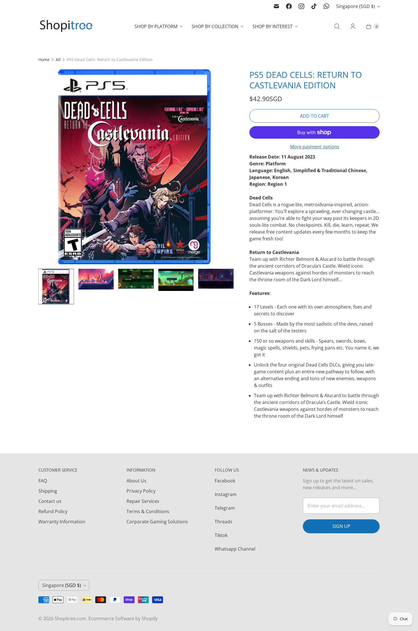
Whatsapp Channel (235, 549)
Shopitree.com (70, 618)
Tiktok (221, 535)
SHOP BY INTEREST (273, 26)
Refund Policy (52, 511)
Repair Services (143, 501)
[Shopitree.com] (66, 26)
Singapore (355, 6)
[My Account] (353, 26)
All (58, 59)
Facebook (225, 481)
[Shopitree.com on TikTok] (314, 6)
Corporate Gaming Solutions (157, 521)
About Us (136, 481)
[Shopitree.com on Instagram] (301, 6)
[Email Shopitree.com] (276, 6)
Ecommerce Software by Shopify (123, 618)
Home (43, 59)
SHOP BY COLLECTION (215, 26)
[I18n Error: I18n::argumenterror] (56, 286)
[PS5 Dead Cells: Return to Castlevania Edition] (135, 166)
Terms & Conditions (148, 511)
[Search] (337, 26)
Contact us (49, 501)
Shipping (47, 491)
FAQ (42, 481)
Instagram (226, 494)
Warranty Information (61, 521)
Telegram (225, 508)
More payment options (314, 146)
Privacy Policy (141, 491)
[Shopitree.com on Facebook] (289, 6)
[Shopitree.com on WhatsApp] (326, 6)
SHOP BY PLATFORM (155, 26)
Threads (223, 521)
